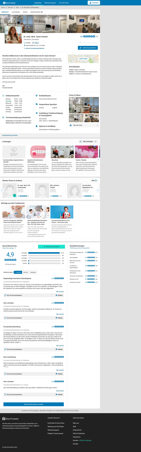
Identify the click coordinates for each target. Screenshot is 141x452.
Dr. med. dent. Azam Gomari (30, 7)
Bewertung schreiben (89, 48)
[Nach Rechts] (98, 159)
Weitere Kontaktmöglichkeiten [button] (35, 48)
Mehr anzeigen (60, 291)
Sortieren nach (8, 272)
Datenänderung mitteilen (10, 135)
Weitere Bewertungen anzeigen (33, 404)
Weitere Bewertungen (8, 248)
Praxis (25, 12)
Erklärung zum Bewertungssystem (80, 248)
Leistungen (16, 12)
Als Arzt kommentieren (14, 295)
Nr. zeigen (35, 43)
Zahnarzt (10, 7)
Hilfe (93, 180)
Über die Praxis (77, 125)
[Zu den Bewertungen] (89, 36)
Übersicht (5, 12)
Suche (3, 7)
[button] (2, 190)
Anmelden (95, 2)
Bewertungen (36, 12)
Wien (17, 7)
